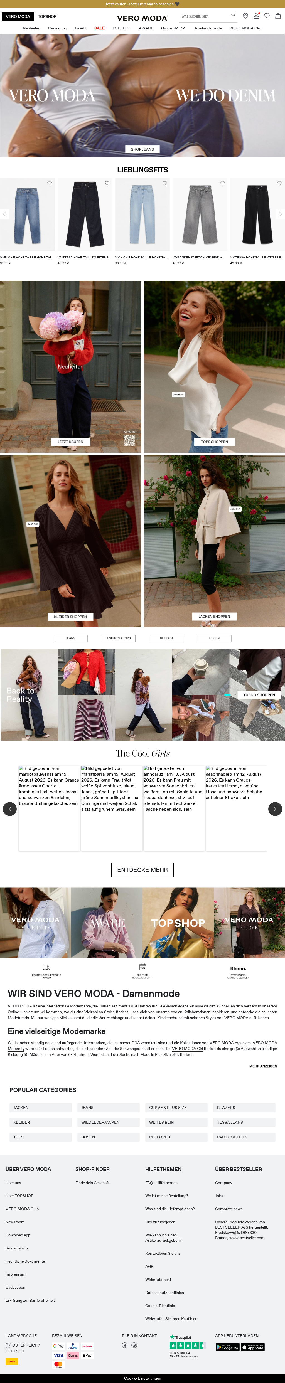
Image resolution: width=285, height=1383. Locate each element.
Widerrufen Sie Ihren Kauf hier (170, 1319)
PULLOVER (159, 1137)
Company (223, 1182)
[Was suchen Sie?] (233, 15)
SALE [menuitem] (99, 28)
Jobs (219, 1196)
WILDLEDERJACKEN (100, 1122)
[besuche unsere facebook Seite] (124, 1346)
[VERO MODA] (142, 19)
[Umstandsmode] (35, 922)
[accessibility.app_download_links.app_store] (252, 1351)
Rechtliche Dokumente (25, 1261)
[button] (27, 214)
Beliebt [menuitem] (81, 28)
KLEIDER (21, 1122)
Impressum (16, 1274)
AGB (149, 1266)
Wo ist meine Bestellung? (166, 1196)
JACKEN (20, 1107)
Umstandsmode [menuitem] (207, 28)
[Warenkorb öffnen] (278, 16)
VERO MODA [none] (18, 16)
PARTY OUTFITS (232, 1137)
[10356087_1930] (70, 498)
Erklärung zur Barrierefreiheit (30, 1300)
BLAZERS (226, 1107)
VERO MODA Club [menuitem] (245, 28)
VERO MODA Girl (187, 1048)
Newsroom (15, 1222)
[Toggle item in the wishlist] (49, 183)
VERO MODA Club (22, 1209)
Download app (18, 1235)
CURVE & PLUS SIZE (168, 1107)
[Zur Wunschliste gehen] (267, 17)
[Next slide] (280, 214)
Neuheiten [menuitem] (31, 28)
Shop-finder (92, 1169)
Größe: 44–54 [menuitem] (173, 28)
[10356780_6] (214, 324)
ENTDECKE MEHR (142, 870)
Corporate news (229, 1209)
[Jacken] (214, 584)
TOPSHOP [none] (47, 16)
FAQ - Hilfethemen (161, 1182)
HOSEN (88, 1137)
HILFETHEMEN (163, 1169)
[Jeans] (70, 638)
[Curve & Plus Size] (249, 922)
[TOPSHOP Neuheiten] (178, 922)
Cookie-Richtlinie (160, 1305)
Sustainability (17, 1248)
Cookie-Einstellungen (142, 1378)
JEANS (87, 1107)
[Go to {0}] (142, 95)
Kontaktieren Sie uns (163, 1253)
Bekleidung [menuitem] (57, 28)
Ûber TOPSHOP (19, 1196)
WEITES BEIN (161, 1122)
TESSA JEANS (230, 1122)
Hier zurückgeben (160, 1222)
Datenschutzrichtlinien (164, 1292)
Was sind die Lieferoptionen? (170, 1209)
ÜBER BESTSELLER (238, 1169)
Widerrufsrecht (158, 1279)
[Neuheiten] (70, 367)
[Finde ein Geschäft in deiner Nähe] (245, 17)
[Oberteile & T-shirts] (214, 410)
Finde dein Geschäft (92, 1182)
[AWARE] (106, 922)
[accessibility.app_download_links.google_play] (227, 1351)
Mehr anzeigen (263, 1066)
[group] (27, 225)
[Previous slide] (4, 214)
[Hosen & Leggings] (214, 638)
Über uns (13, 1182)
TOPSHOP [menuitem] (121, 28)
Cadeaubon (15, 1287)
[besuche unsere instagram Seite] (134, 1346)
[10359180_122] (214, 498)
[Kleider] (70, 584)
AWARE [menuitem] (146, 28)
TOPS (18, 1137)
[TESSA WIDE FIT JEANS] (142, 695)
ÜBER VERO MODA (28, 1169)
